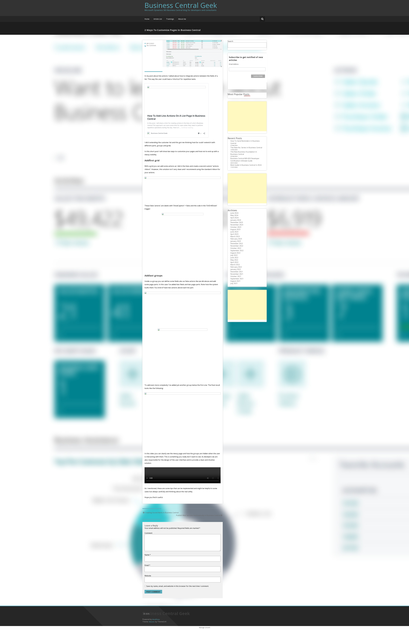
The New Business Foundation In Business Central (243, 153)
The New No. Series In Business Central (246, 147)
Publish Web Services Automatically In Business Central (198, 515)
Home (147, 19)
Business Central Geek (181, 5)
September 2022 (236, 250)
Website (148, 576)
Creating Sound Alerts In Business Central (162, 512)
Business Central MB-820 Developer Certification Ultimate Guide (244, 159)
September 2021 (236, 279)
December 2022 (236, 243)
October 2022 (235, 248)
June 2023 (234, 232)
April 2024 (234, 218)
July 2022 (234, 255)
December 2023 (236, 222)
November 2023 (236, 225)
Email (147, 565)
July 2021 (234, 283)
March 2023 (235, 236)
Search (230, 41)
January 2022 (235, 269)
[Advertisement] (247, 116)
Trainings (170, 19)
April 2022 (234, 262)
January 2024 (235, 220)
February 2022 (236, 267)
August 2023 (235, 229)
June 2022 (234, 257)
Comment (148, 533)
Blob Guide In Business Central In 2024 (245, 165)
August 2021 (235, 281)
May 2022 (234, 260)
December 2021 (236, 271)
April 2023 (234, 234)
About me (182, 19)
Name (148, 555)
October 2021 (235, 276)
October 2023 (235, 227)
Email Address (234, 64)
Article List (158, 19)
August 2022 (235, 253)
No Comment (151, 45)
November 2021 (236, 274)
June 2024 (234, 213)
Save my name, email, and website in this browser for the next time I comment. (177, 586)
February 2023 (236, 239)
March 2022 (235, 264)
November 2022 (236, 246)
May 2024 (234, 215)
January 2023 (235, 241)
